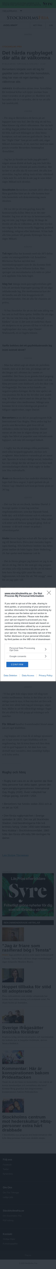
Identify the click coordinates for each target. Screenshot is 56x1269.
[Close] (50, 594)
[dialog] (28, 634)
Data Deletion (10, 675)
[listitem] (28, 649)
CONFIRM (17, 664)
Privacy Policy (45, 675)
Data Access (28, 675)
